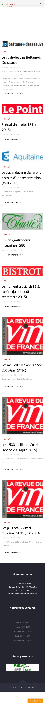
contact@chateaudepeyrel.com (26, 593)
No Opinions (19, 67)
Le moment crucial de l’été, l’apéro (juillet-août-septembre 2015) (21, 291)
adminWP (6, 67)
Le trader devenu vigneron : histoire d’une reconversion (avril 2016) (21, 177)
